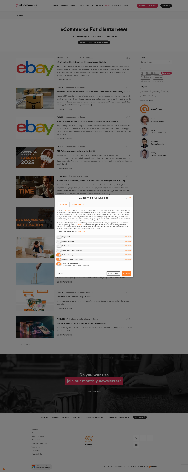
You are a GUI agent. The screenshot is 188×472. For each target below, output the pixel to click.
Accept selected (113, 273)
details (128, 237)
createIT (129, 197)
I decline (60, 273)
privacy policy (82, 231)
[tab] (64, 204)
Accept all (126, 273)
